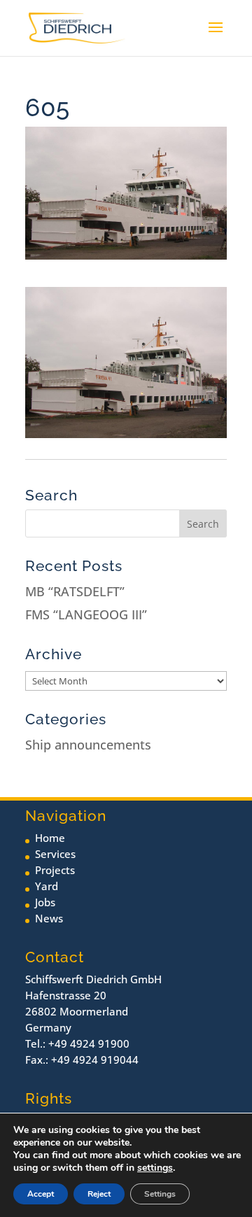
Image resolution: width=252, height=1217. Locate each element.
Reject (99, 1194)
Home (50, 838)
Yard (46, 886)
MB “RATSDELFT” (75, 591)
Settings (160, 1194)
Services (55, 854)
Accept (40, 1194)
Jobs (45, 902)
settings (155, 1168)
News (49, 918)
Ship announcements (88, 744)
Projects (55, 870)
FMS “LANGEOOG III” (86, 614)
